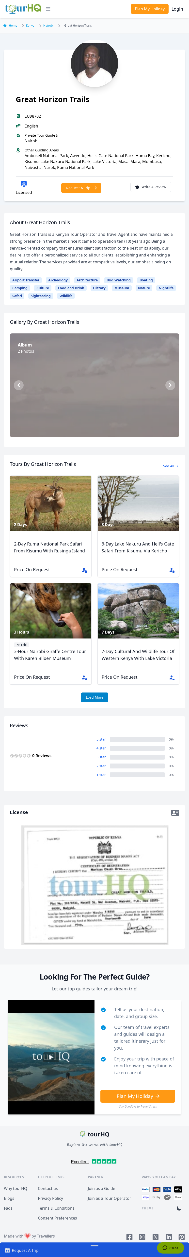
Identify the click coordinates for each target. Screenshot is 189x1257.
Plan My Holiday (150, 9)
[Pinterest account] (181, 1237)
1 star (101, 774)
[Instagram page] (142, 1237)
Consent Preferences (57, 1218)
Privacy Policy (50, 1198)
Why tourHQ (15, 1188)
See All (168, 466)
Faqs (8, 1208)
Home (13, 26)
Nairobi (48, 25)
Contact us (48, 1188)
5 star (101, 739)
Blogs (9, 1198)
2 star (101, 766)
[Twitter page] (155, 1237)
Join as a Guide (101, 1188)
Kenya (30, 25)
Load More (94, 697)
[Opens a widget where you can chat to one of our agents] (170, 1248)
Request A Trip (78, 187)
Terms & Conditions (56, 1208)
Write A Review (154, 186)
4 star (101, 748)
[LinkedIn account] (168, 1237)
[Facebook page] (129, 1237)
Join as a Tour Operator (109, 1198)
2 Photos (97, 426)
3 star (101, 757)
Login (177, 9)
